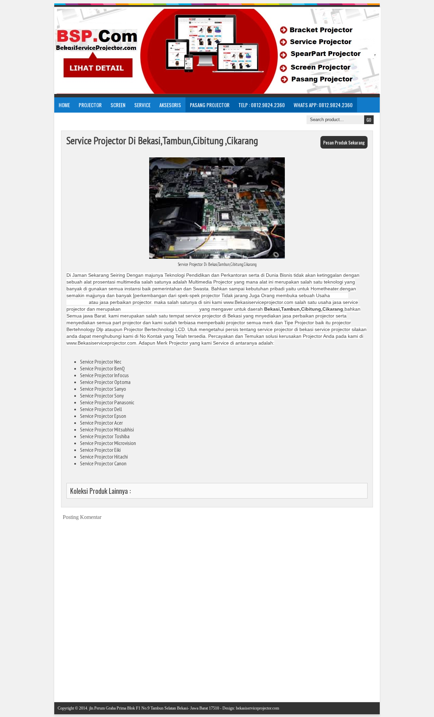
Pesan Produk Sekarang (344, 142)
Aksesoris (170, 105)
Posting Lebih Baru (75, 680)
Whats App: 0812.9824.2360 (323, 105)
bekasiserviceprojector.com (257, 708)
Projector (90, 105)
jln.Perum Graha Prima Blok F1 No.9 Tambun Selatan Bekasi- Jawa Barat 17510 (154, 708)
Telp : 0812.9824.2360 (261, 105)
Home (64, 105)
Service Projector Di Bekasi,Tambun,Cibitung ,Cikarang (162, 140)
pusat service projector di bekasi (160, 309)
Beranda (222, 680)
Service (142, 105)
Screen (118, 105)
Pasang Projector (210, 105)
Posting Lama (363, 680)
